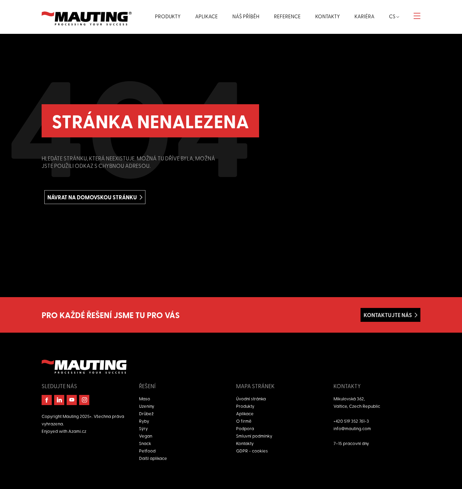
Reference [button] (287, 16)
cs (392, 16)
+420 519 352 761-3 (351, 421)
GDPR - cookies (252, 450)
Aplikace (245, 413)
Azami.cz (77, 431)
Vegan (145, 436)
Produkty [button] (168, 16)
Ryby (144, 421)
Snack (145, 443)
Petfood (147, 450)
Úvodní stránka (251, 398)
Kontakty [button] (327, 16)
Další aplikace (153, 458)
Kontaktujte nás (388, 315)
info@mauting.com (352, 428)
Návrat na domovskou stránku (92, 197)
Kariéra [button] (364, 16)
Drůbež (146, 413)
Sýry (143, 428)
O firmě (244, 421)
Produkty (245, 406)
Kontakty (245, 443)
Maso (144, 398)
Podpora (245, 428)
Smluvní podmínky (254, 436)
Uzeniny (146, 406)
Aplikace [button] (206, 16)
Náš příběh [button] (245, 16)
